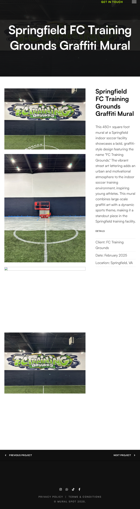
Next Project (122, 455)
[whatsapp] (67, 489)
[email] (79, 489)
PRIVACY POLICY (50, 496)
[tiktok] (73, 489)
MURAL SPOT (66, 501)
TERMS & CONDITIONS (85, 496)
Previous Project (20, 455)
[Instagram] (61, 489)
